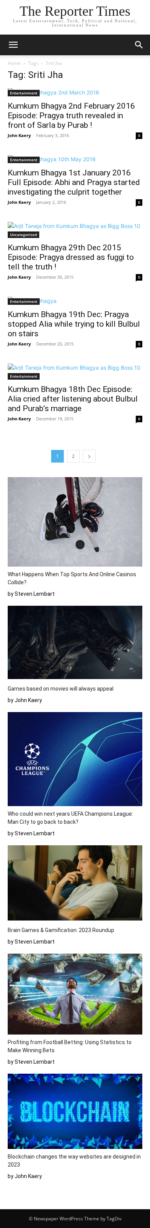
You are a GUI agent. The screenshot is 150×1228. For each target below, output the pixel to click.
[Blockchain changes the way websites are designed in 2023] (75, 1112)
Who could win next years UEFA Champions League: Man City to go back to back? (70, 818)
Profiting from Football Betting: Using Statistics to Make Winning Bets (70, 1046)
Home (14, 63)
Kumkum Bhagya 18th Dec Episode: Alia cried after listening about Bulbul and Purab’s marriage (73, 399)
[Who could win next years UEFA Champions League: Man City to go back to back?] (75, 760)
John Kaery (19, 135)
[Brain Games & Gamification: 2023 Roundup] (75, 884)
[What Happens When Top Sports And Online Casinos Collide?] (75, 523)
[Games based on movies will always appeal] (75, 643)
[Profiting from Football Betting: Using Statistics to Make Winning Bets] (75, 995)
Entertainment (23, 93)
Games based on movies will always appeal (60, 689)
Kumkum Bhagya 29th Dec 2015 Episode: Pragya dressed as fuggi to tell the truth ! (71, 257)
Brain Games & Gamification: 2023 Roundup (61, 930)
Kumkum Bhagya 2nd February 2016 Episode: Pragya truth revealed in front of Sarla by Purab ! (71, 115)
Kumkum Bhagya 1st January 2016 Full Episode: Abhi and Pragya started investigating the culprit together (74, 182)
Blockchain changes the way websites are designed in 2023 (74, 1161)
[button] (13, 45)
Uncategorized (23, 234)
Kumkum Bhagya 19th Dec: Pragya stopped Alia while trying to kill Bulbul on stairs (74, 324)
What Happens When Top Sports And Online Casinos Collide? (72, 578)
